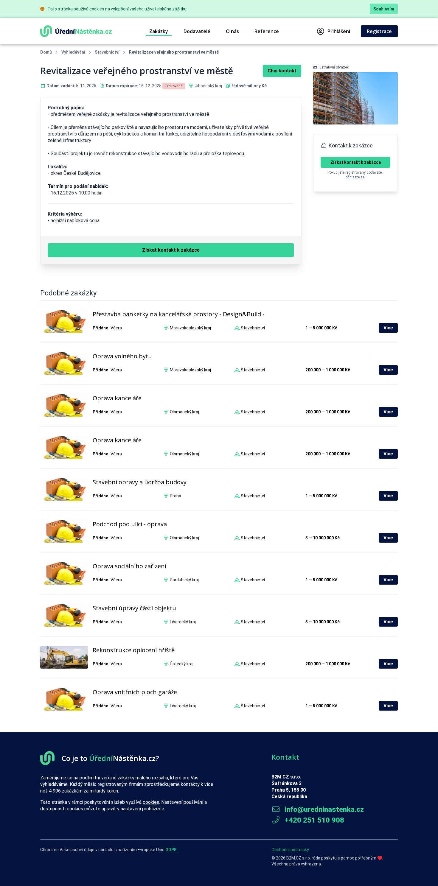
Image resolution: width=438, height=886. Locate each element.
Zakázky (158, 31)
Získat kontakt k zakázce (355, 162)
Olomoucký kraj (184, 411)
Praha (175, 495)
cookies (151, 802)
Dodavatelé (197, 31)
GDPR (171, 849)
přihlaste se (355, 177)
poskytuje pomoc (337, 858)
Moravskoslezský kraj (190, 328)
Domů (46, 52)
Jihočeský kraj (208, 85)
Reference (266, 31)
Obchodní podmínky (290, 849)
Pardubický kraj (184, 579)
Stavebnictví (107, 52)
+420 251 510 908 (313, 820)
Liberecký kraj (183, 621)
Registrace (379, 31)
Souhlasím (383, 9)
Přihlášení (338, 31)
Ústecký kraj (181, 663)
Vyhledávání (73, 52)
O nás (232, 31)
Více (388, 328)
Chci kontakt (282, 71)
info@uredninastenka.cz (323, 809)
